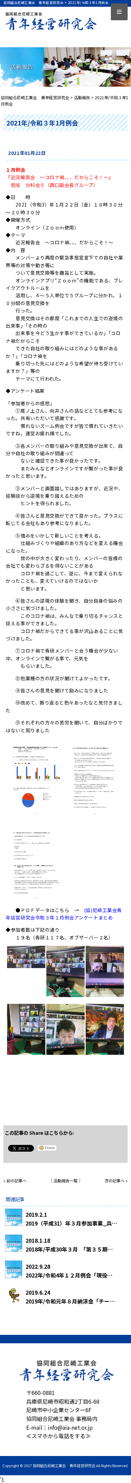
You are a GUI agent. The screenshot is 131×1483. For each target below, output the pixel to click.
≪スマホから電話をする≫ (58, 1436)
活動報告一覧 (65, 1180)
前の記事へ (16, 1180)
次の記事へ (114, 1180)
